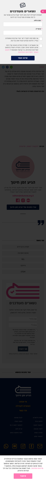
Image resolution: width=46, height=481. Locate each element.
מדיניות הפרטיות (37, 468)
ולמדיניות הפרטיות (25, 52)
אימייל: (38, 29)
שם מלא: (37, 20)
